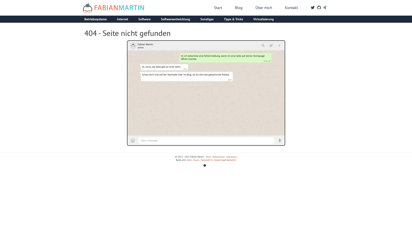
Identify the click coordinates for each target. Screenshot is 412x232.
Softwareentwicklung (175, 19)
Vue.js (196, 160)
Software (144, 19)
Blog (239, 7)
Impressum (231, 156)
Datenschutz (219, 156)
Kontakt (291, 7)
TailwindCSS (207, 160)
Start (218, 7)
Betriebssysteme (95, 19)
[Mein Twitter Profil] (313, 7)
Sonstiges (207, 19)
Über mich (263, 7)
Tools (208, 156)
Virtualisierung (263, 19)
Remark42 (231, 160)
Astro (189, 160)
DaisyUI (218, 160)
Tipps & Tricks (233, 19)
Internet (122, 19)
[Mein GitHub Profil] (319, 7)
